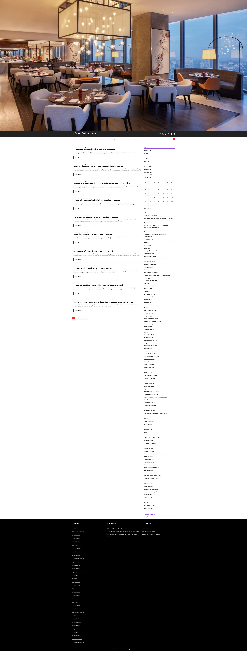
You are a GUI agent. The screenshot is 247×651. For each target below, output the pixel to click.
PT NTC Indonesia (148, 313)
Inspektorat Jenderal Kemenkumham (153, 454)
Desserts (123, 139)
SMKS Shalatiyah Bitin (149, 473)
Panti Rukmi (147, 283)
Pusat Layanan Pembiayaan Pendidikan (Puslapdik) (157, 275)
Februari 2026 (147, 166)
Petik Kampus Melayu (149, 408)
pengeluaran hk (76, 629)
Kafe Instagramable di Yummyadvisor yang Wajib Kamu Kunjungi (98, 285)
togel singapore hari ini (78, 531)
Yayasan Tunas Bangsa (150, 443)
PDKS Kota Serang (148, 456)
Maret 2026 (147, 164)
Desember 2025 (148, 172)
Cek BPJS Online (148, 497)
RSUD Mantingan (148, 508)
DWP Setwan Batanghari (150, 492)
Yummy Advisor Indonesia (150, 251)
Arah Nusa (146, 427)
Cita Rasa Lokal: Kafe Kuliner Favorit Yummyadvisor (92, 268)
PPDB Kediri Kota (148, 326)
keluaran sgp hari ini (77, 639)
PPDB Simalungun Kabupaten (151, 467)
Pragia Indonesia (148, 270)
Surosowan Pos (148, 348)
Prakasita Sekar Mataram (150, 345)
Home (74, 139)
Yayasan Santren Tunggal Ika (151, 478)
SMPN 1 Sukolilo (148, 424)
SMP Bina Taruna (148, 440)
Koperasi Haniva (148, 389)
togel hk (74, 615)
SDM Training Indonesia (150, 310)
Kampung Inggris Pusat (150, 316)
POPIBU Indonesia (148, 337)
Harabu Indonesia (148, 370)
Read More (78, 158)
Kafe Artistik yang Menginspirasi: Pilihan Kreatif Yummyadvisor (96, 200)
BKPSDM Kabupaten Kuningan (151, 391)
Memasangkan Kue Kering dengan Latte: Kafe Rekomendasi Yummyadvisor (101, 183)
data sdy (74, 578)
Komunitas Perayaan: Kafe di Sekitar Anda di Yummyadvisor (95, 217)
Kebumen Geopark (149, 329)
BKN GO (146, 432)
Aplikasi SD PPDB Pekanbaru (151, 272)
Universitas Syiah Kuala (150, 256)
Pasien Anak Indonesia (150, 351)
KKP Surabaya (147, 248)
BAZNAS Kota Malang (149, 416)
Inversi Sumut (147, 245)
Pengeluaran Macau (149, 517)
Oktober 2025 (147, 177)
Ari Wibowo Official (149, 305)
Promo (129, 139)
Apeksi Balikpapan (149, 386)
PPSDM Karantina (148, 483)
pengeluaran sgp (76, 552)
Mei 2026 (146, 158)
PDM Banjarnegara (149, 462)
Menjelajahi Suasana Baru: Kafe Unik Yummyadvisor (92, 234)
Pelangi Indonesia (148, 267)
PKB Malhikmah (148, 429)
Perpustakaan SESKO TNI (150, 446)
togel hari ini (75, 545)
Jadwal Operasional (83, 139)
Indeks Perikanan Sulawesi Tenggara (153, 437)
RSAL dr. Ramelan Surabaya (151, 335)
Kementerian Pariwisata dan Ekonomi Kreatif (155, 259)
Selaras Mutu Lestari (149, 402)
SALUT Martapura (148, 470)
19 (154, 197)
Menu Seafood (104, 139)
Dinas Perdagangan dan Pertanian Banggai (155, 397)
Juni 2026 (146, 156)
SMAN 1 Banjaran (148, 307)
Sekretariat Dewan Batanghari (152, 489)
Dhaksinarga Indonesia (150, 465)
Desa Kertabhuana (149, 421)
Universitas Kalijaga (149, 288)
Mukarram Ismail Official (150, 280)
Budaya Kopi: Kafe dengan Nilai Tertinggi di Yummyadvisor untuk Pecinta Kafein (103, 302)
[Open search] (174, 139)
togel (73, 588)
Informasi (135, 139)
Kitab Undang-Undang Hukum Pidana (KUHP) (155, 413)
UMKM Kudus (147, 435)
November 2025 (148, 175)
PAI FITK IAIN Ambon (149, 511)
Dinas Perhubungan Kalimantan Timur (154, 324)
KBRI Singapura (148, 278)
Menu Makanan (94, 139)
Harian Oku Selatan (149, 364)
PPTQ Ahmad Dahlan (149, 505)
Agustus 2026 (147, 150)
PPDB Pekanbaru (148, 242)
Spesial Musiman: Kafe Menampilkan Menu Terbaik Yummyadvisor (98, 166)
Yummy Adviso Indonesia (85, 133)
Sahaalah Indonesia (149, 253)
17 (83, 318)
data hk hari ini (76, 538)
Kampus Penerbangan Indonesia (152, 321)
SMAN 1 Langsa (148, 494)
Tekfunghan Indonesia (150, 405)
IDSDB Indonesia (148, 372)
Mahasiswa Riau (148, 481)
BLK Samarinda (148, 302)
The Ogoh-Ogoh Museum (150, 375)
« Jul (145, 212)
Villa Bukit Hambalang (149, 362)
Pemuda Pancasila (149, 400)
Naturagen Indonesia (149, 261)
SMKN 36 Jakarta (148, 502)
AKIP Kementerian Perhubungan (152, 475)
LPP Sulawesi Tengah (149, 459)
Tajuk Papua (147, 291)
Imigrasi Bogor (147, 299)
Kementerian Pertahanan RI (151, 394)
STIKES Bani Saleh (148, 297)
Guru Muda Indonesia (149, 294)
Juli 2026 (146, 153)
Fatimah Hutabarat (149, 383)
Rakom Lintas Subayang (150, 340)
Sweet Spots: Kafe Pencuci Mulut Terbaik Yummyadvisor (94, 251)
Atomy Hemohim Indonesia (151, 318)
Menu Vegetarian (114, 139)
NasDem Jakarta (148, 448)
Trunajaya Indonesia (149, 378)
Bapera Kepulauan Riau (150, 359)
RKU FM (146, 332)
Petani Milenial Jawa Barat (151, 500)
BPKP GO (146, 418)
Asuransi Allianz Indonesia (150, 264)
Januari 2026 (147, 169)
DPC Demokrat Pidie (149, 367)
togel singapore (76, 592)
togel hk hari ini (76, 562)
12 (154, 193)
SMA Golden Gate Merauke (151, 381)
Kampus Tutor (147, 343)
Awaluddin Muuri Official (150, 353)
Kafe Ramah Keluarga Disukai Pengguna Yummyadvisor (94, 149)
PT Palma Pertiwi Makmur (150, 286)
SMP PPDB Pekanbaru (149, 410)
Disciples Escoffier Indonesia (151, 356)
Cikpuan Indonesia (149, 451)
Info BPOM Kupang (148, 486)
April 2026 (146, 161)
